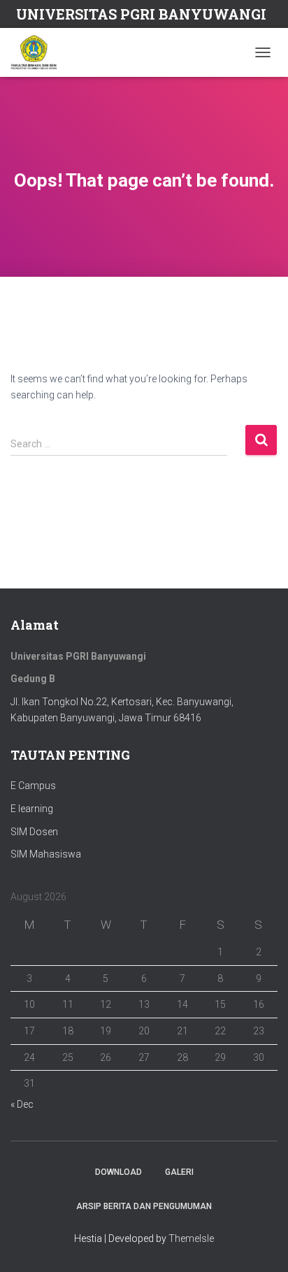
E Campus (33, 785)
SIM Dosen (34, 831)
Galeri (179, 1172)
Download (118, 1172)
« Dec (22, 1104)
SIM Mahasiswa (45, 854)
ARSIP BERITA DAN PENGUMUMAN (144, 1206)
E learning (31, 808)
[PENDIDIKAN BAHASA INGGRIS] (39, 52)
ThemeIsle (191, 1238)
